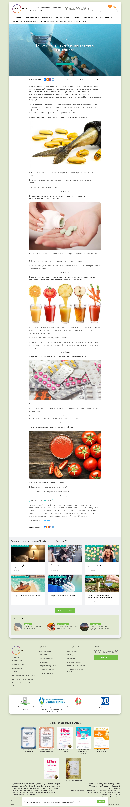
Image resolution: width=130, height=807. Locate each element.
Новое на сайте (19, 619)
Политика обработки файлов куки (22, 684)
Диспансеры (70, 658)
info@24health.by (113, 797)
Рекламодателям (18, 664)
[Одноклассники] (47, 79)
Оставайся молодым (90, 18)
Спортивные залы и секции (76, 666)
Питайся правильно (32, 18)
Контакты (15, 672)
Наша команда (17, 668)
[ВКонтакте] (45, 79)
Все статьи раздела (65, 610)
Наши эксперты (17, 661)
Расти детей (77, 18)
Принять (101, 801)
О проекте (15, 657)
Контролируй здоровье (62, 18)
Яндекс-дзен (45, 521)
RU (110, 6)
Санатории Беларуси (73, 662)
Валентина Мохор (95, 80)
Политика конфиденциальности (23, 675)
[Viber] (50, 79)
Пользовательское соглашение (23, 679)
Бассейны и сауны (73, 651)
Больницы (70, 655)
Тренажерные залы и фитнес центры (77, 671)
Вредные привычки (106, 18)
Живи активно (47, 18)
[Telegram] (53, 79)
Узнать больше (65, 192)
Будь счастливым (18, 18)
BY (115, 6)
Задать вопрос (106, 657)
